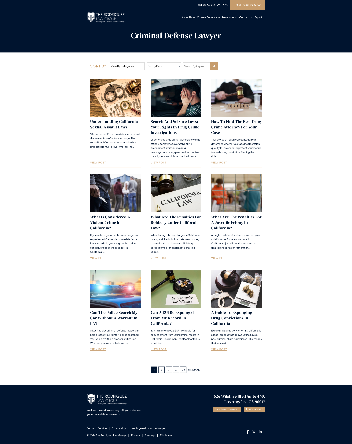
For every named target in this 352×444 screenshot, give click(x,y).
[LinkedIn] (260, 432)
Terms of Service (97, 428)
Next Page (194, 369)
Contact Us (246, 17)
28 (183, 369)
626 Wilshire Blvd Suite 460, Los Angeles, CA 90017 (239, 399)
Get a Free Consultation (227, 409)
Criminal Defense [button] (207, 17)
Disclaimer (166, 435)
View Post (98, 162)
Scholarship (119, 428)
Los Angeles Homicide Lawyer (148, 428)
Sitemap (150, 435)
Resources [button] (228, 17)
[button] (194, 17)
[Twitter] (253, 432)
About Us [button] (186, 17)
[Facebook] (248, 432)
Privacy (135, 435)
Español (259, 17)
